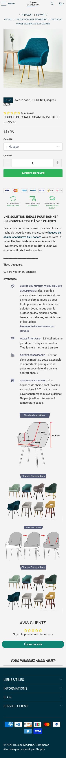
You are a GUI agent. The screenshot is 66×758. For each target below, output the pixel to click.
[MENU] (2, 3)
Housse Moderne (23, 745)
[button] (11, 113)
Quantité (7, 139)
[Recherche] (52, 3)
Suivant (40, 15)
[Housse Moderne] (33, 3)
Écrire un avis (33, 644)
